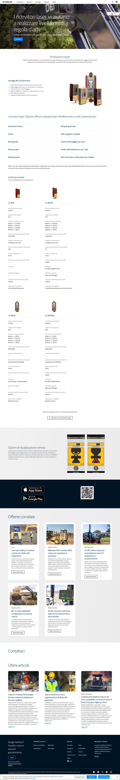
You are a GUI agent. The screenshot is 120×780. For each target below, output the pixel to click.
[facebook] (94, 772)
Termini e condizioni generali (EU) (29, 772)
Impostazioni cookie (79, 777)
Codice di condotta (56, 772)
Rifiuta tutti (91, 777)
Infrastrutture (20, 2)
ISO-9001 (50, 772)
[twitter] (102, 772)
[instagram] (111, 772)
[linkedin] (98, 772)
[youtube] (107, 772)
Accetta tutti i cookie (104, 777)
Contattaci (18, 39)
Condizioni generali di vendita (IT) (15, 772)
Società (54, 2)
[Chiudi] (117, 777)
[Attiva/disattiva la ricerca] (113, 2)
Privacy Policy (32, 778)
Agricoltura (29, 2)
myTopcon (46, 2)
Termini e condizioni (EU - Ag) (42, 772)
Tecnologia (38, 2)
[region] (60, 777)
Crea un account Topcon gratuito (14, 764)
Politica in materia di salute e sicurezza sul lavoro (70, 772)
